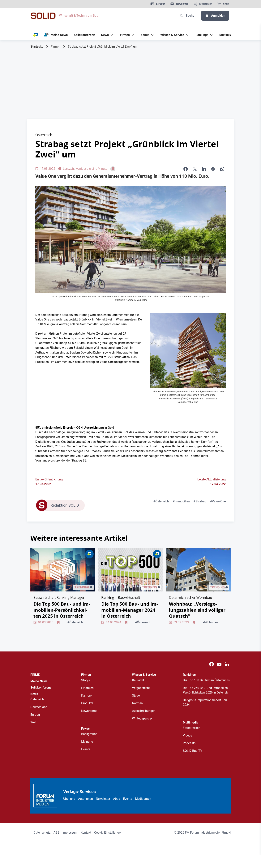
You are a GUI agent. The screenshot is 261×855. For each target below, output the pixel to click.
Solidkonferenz (40, 687)
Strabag (200, 501)
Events (85, 749)
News (34, 694)
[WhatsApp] (222, 168)
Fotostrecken (191, 728)
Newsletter (103, 799)
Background (89, 734)
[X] (194, 168)
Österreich (161, 501)
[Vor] (231, 35)
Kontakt (86, 832)
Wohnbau (210, 622)
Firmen (55, 46)
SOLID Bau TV (192, 751)
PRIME (35, 675)
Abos (116, 799)
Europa (35, 714)
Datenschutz (41, 832)
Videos (187, 735)
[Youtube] (219, 664)
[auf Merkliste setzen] (112, 168)
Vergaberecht (141, 688)
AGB (56, 832)
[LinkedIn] (203, 168)
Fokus (85, 728)
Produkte (87, 703)
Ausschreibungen (143, 711)
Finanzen (87, 688)
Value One (218, 501)
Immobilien (181, 501)
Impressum (70, 832)
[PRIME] (35, 35)
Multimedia (190, 722)
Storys (85, 680)
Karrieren (87, 695)
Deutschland (38, 707)
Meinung (87, 741)
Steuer (136, 695)
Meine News (38, 681)
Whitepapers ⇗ (142, 718)
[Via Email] (213, 168)
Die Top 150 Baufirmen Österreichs (206, 680)
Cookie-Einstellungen (108, 832)
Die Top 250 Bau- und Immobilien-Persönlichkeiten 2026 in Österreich (206, 690)
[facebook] (185, 168)
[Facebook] (211, 664)
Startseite (36, 46)
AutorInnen (85, 799)
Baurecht (138, 680)
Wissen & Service (144, 675)
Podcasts (189, 743)
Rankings (189, 675)
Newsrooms (89, 711)
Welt (33, 722)
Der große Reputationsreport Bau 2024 (205, 702)
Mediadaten (143, 799)
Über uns (69, 799)
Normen (137, 703)
